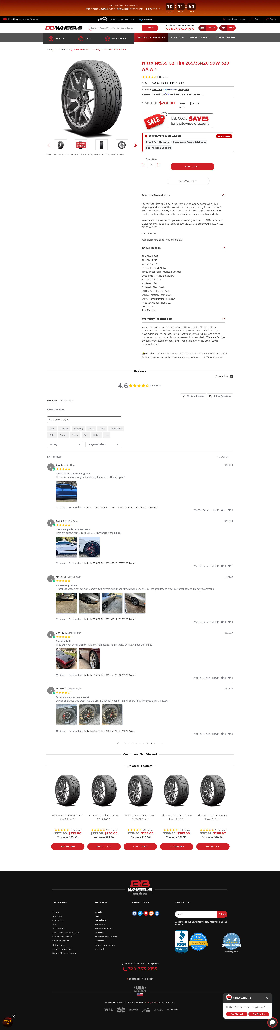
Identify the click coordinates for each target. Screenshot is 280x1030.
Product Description (156, 195)
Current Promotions (105, 945)
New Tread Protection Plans (66, 932)
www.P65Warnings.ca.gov (209, 357)
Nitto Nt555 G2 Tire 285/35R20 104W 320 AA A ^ (110, 730)
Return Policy (59, 945)
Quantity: (151, 159)
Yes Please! (237, 1014)
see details (133, 6)
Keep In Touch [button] (140, 902)
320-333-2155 (179, 29)
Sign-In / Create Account (64, 953)
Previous (47, 145)
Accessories (119, 39)
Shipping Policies (60, 941)
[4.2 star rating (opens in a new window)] (198, 939)
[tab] (193, 396)
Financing (99, 941)
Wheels (59, 39)
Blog (54, 924)
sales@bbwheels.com (236, 19)
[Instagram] (151, 913)
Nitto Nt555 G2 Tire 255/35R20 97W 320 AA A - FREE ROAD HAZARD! (121, 507)
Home (55, 912)
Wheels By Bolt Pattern (106, 937)
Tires (88, 39)
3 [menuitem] (132, 743)
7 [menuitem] (147, 743)
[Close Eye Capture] (267, 998)
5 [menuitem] (140, 743)
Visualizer (99, 932)
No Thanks (259, 1014)
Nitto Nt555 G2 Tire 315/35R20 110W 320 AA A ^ (110, 674)
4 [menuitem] (136, 743)
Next (134, 145)
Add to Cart (67, 846)
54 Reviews (163, 77)
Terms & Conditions (61, 949)
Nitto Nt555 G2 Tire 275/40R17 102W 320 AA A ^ (110, 619)
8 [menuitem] (151, 743)
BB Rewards (58, 928)
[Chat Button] (272, 1022)
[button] (208, 28)
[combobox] (65, 444)
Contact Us (58, 920)
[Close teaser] (13, 1016)
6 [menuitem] (143, 743)
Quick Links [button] (59, 902)
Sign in (258, 19)
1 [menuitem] (125, 743)
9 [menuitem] (155, 743)
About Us (57, 916)
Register (273, 19)
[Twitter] (140, 913)
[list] (144, 492)
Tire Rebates (101, 920)
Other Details (151, 247)
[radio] (52, 428)
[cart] (223, 28)
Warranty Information (157, 318)
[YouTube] (145, 913)
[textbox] (232, 458)
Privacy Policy (151, 1002)
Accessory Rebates (104, 928)
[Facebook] (134, 913)
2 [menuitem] (128, 743)
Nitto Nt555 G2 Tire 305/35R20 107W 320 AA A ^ (110, 563)
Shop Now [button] (101, 902)
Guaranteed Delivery (62, 937)
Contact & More (226, 37)
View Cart (99, 949)
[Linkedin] (157, 913)
